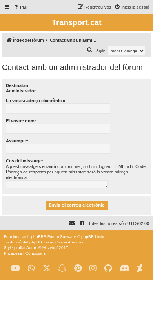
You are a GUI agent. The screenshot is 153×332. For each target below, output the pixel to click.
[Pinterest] (78, 268)
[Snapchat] (62, 268)
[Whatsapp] (31, 268)
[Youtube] (15, 268)
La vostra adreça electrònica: (36, 100)
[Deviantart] (139, 268)
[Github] (108, 268)
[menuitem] (21, 7)
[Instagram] (92, 268)
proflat (20, 247)
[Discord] (124, 268)
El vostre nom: (21, 120)
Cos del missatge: (24, 161)
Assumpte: (17, 140)
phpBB (37, 236)
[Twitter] (47, 268)
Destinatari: (18, 85)
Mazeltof (50, 247)
